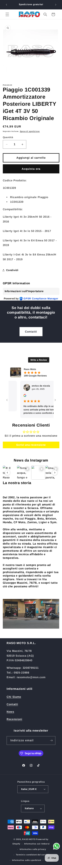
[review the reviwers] (19, 396)
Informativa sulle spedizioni (26, 860)
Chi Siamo (14, 696)
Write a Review (38, 360)
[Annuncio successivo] (55, 4)
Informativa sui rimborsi (37, 844)
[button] (7, 14)
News (10, 711)
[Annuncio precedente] (6, 4)
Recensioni (14, 719)
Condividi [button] (12, 270)
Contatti (31, 331)
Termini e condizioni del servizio (33, 855)
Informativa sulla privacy (33, 849)
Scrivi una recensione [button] (31, 444)
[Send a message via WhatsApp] (56, 846)
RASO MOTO (28, 839)
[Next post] (54, 472)
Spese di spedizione (30, 131)
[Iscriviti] (51, 740)
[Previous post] (7, 472)
